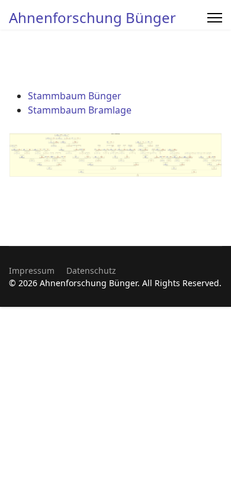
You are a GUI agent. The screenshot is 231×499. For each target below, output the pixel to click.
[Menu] (214, 17)
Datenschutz (91, 270)
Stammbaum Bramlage (79, 109)
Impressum (31, 270)
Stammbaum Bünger (74, 95)
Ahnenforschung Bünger (92, 18)
